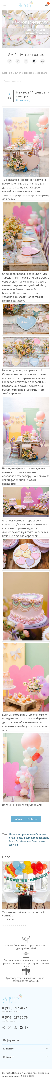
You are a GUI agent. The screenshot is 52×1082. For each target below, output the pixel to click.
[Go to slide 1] (3, 925)
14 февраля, (23, 100)
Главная (31, 29)
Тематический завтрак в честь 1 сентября (23, 914)
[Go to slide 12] (25, 925)
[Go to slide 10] (21, 925)
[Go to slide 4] (9, 925)
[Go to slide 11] (23, 925)
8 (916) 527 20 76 (15, 1017)
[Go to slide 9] (19, 925)
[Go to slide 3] (7, 925)
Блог (42, 29)
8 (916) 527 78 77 (14, 1008)
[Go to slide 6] (13, 925)
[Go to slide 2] (5, 925)
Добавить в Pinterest (26, 819)
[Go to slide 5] (11, 925)
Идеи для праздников (22, 834)
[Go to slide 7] (15, 925)
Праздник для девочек (29, 837)
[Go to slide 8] (17, 925)
